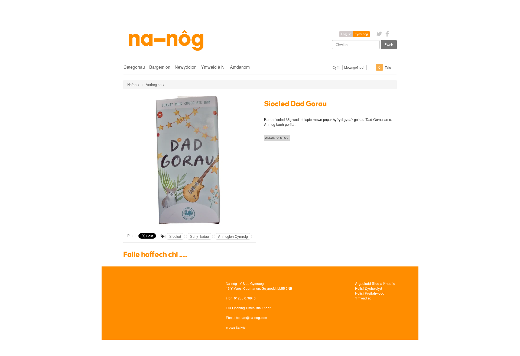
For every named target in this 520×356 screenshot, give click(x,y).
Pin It (131, 235)
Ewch (389, 44)
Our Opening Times (240, 307)
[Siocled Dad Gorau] (189, 161)
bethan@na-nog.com (251, 317)
